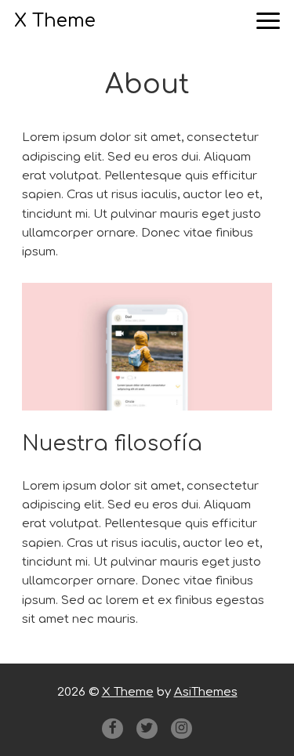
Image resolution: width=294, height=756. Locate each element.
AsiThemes (206, 692)
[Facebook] (112, 728)
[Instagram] (181, 728)
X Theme (55, 21)
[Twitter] (146, 728)
